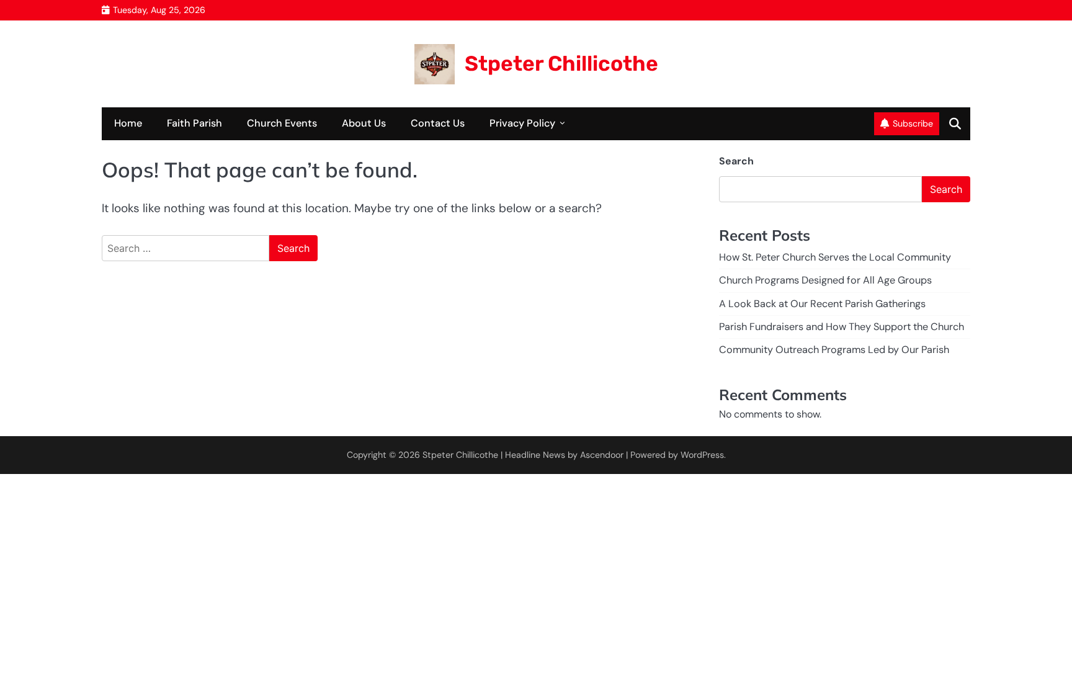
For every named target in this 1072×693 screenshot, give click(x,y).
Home (128, 123)
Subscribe (913, 123)
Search (736, 161)
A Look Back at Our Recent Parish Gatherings (822, 303)
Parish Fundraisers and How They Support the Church (841, 326)
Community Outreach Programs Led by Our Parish (834, 349)
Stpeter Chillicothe (561, 63)
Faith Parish (194, 123)
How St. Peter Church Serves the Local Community (835, 257)
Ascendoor (601, 454)
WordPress (702, 454)
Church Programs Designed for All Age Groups (825, 280)
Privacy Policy (522, 123)
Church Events (282, 123)
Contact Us (438, 123)
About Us (364, 123)
